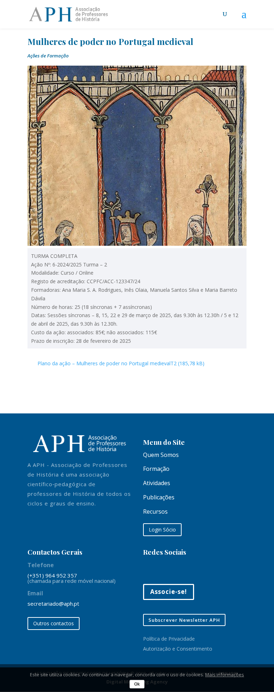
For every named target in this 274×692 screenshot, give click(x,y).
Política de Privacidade (169, 638)
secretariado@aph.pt (53, 603)
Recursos (155, 511)
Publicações (158, 497)
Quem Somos (161, 455)
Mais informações (224, 674)
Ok (137, 684)
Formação (156, 469)
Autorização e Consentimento (177, 648)
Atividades (156, 483)
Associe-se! (168, 591)
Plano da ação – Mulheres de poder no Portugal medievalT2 (107, 363)
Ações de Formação (47, 55)
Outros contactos (53, 623)
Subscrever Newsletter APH (184, 620)
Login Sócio (162, 529)
